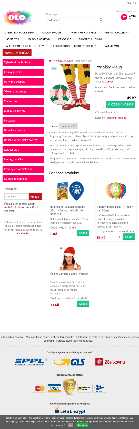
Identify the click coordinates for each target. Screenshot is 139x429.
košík (132, 17)
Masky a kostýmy (39, 39)
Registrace (131, 11)
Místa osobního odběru (38, 337)
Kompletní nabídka (17, 52)
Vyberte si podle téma (19, 32)
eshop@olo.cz (55, 14)
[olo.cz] (18, 17)
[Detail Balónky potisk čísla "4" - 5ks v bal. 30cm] (116, 190)
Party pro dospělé (83, 32)
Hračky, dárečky (85, 46)
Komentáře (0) (68, 126)
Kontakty (7, 337)
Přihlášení (120, 11)
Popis (54, 126)
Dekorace (64, 39)
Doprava (19, 337)
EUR (134, 3)
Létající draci (61, 46)
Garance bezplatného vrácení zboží (74, 340)
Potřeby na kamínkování (18, 169)
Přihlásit (35, 196)
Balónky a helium (90, 39)
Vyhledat (101, 20)
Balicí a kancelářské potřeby (24, 46)
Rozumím (82, 425)
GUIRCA (109, 81)
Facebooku (23, 233)
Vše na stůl (12, 39)
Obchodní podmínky (63, 337)
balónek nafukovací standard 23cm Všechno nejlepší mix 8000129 (67, 210)
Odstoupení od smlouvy (88, 337)
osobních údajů (12, 207)
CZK (129, 3)
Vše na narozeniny (116, 32)
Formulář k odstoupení (115, 337)
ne (70, 425)
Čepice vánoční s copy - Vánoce (69, 274)
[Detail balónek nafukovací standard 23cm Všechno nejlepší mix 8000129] (69, 190)
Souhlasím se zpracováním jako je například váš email (21, 207)
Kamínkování (112, 46)
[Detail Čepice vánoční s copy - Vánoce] (69, 257)
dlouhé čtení (82, 422)
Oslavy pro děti (52, 32)
